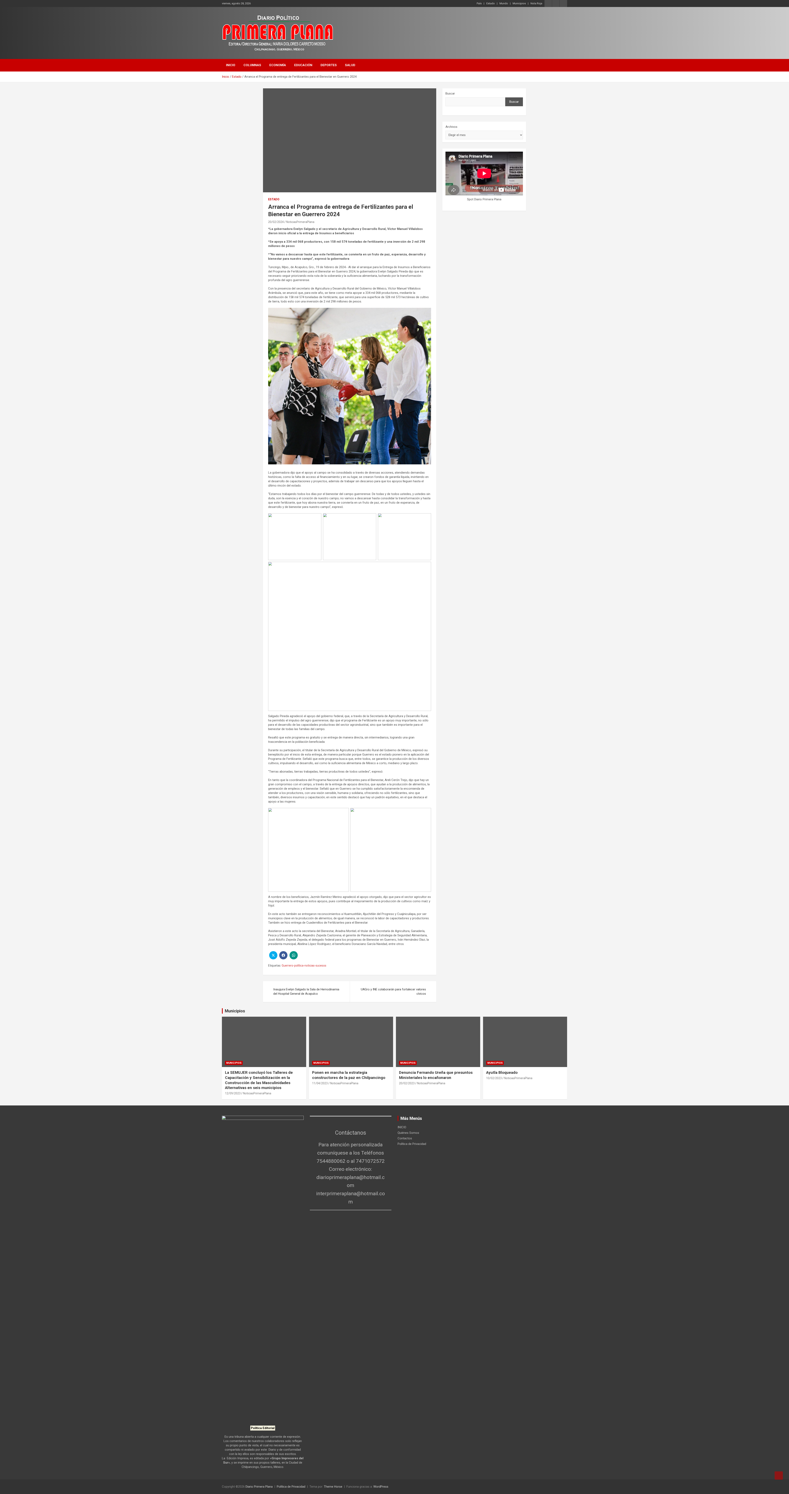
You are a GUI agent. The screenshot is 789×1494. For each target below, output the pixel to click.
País (479, 3)
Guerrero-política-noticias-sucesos (304, 965)
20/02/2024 (276, 222)
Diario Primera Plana (259, 1486)
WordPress (380, 1486)
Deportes (329, 65)
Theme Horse (333, 1486)
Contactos (405, 1138)
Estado (490, 3)
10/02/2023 (494, 1078)
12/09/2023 (233, 1093)
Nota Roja (536, 3)
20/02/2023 (407, 1083)
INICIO (230, 65)
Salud (350, 65)
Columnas (252, 65)
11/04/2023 (320, 1083)
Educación (303, 65)
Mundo (503, 3)
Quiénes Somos (408, 1133)
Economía (277, 65)
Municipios (519, 3)
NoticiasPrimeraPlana (300, 222)
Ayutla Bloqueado (502, 1072)
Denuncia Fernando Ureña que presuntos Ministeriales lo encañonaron (436, 1075)
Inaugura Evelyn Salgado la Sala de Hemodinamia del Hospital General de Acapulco (306, 992)
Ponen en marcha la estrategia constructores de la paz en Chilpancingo (348, 1075)
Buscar (450, 93)
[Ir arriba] (779, 1475)
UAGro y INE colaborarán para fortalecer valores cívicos (393, 992)
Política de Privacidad (412, 1144)
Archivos (451, 127)
